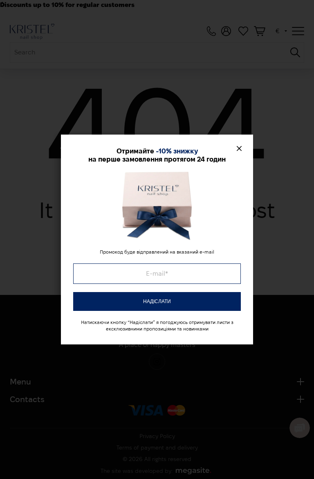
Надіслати (157, 301)
